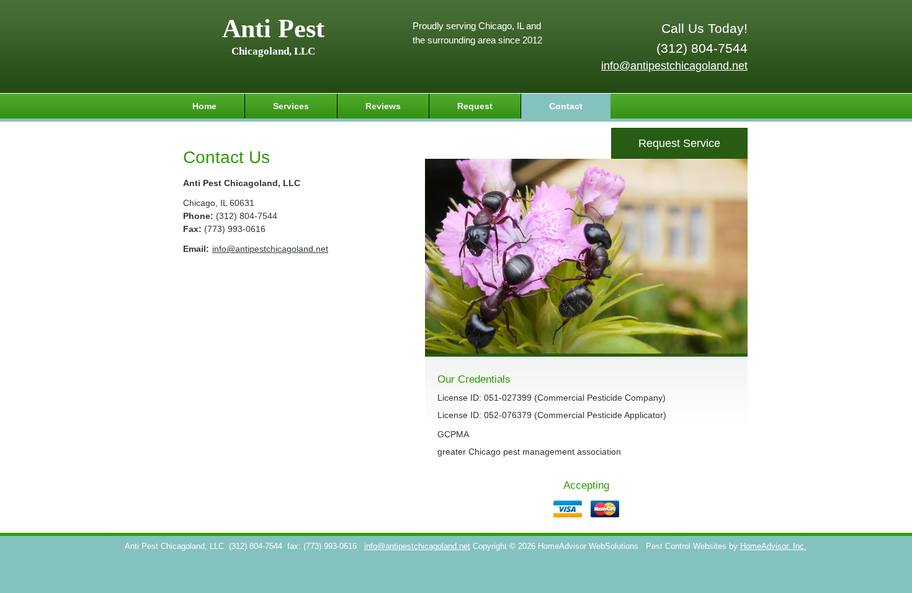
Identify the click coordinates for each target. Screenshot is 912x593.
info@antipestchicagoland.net (674, 66)
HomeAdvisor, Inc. (773, 546)
